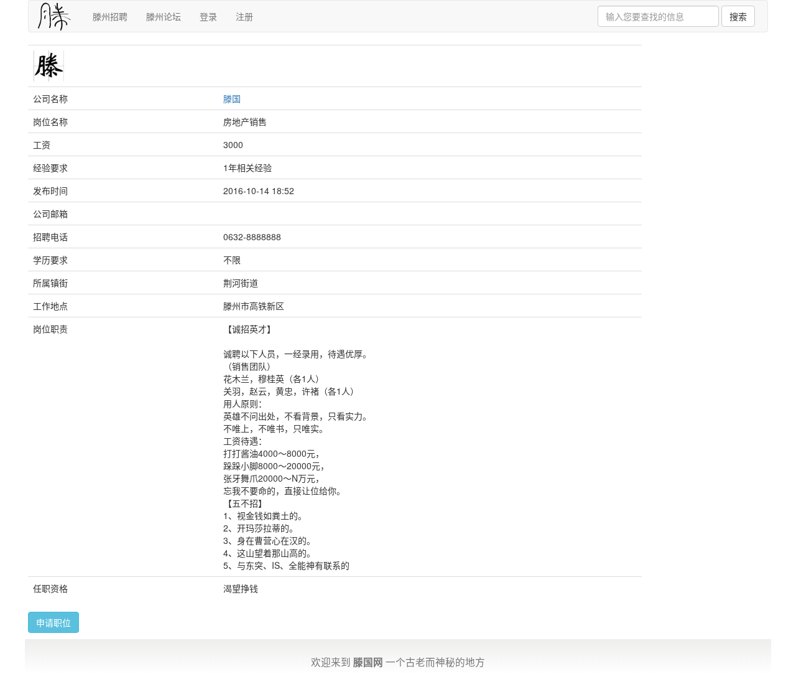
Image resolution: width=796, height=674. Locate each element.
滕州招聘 (110, 16)
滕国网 (368, 662)
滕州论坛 (163, 16)
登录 (208, 16)
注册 (244, 16)
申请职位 (53, 622)
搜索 (738, 16)
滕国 (232, 98)
